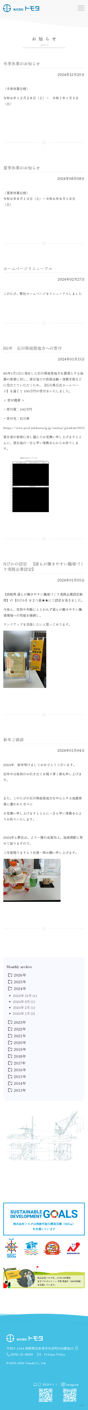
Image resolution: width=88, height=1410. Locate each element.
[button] (82, 1405)
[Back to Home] (21, 8)
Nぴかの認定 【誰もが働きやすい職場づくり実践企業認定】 (43, 566)
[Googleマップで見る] (76, 1348)
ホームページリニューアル (27, 268)
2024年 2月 (24, 1007)
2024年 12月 (25, 995)
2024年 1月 (24, 1013)
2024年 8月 (24, 1001)
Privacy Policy (54, 1354)
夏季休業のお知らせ (21, 168)
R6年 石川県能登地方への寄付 (32, 348)
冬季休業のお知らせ (21, 64)
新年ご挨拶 (13, 740)
